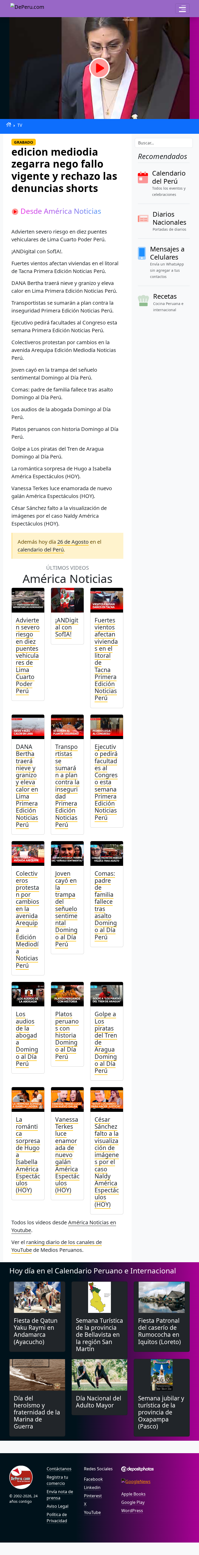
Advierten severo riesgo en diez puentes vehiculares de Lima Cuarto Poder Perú (28, 655)
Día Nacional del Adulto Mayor (98, 1401)
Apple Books (133, 1494)
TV (19, 125)
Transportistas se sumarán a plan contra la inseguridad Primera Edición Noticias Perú (67, 786)
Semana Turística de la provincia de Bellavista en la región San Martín (99, 1335)
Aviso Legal (57, 1506)
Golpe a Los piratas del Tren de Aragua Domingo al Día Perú (106, 1042)
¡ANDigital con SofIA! (66, 627)
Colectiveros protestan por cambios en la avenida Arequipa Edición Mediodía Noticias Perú (27, 919)
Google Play (133, 1502)
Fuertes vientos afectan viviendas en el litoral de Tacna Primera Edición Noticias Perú (106, 659)
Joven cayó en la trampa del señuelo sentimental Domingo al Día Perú (66, 908)
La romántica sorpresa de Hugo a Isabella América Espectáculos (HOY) (28, 1154)
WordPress (132, 1510)
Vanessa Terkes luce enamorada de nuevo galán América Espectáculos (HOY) (67, 1154)
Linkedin (92, 1487)
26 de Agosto (73, 541)
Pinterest (93, 1496)
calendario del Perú (41, 549)
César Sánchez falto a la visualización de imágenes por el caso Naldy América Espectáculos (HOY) (107, 1161)
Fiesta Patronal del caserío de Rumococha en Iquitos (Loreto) (159, 1331)
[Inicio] (8, 124)
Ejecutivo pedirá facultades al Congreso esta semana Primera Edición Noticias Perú (106, 782)
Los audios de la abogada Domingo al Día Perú (27, 1039)
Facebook (93, 1479)
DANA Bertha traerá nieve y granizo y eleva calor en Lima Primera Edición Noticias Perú (27, 786)
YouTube (92, 1512)
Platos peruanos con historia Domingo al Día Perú (67, 1035)
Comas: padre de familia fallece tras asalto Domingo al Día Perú (106, 905)
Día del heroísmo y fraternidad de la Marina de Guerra (37, 1412)
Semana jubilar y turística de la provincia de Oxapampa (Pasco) (161, 1412)
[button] (182, 8)
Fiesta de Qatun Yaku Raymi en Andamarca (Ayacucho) (36, 1331)
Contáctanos (59, 1469)
